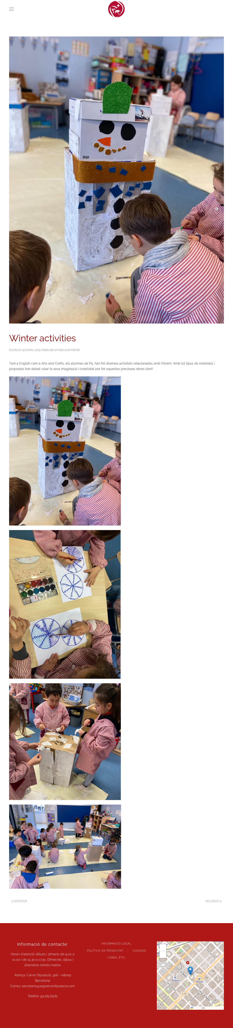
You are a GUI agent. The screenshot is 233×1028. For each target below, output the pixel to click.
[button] (11, 9)
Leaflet (197, 1008)
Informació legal (116, 943)
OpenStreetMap (214, 1008)
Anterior (20, 901)
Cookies (139, 950)
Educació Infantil (69, 350)
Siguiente (212, 901)
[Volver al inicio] (116, 9)
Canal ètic (116, 957)
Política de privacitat (105, 950)
